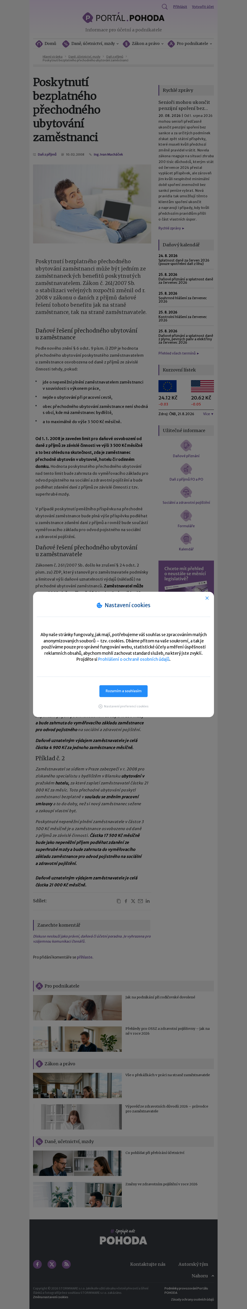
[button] (123, 706)
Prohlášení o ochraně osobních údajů (133, 659)
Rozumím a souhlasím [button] (124, 691)
